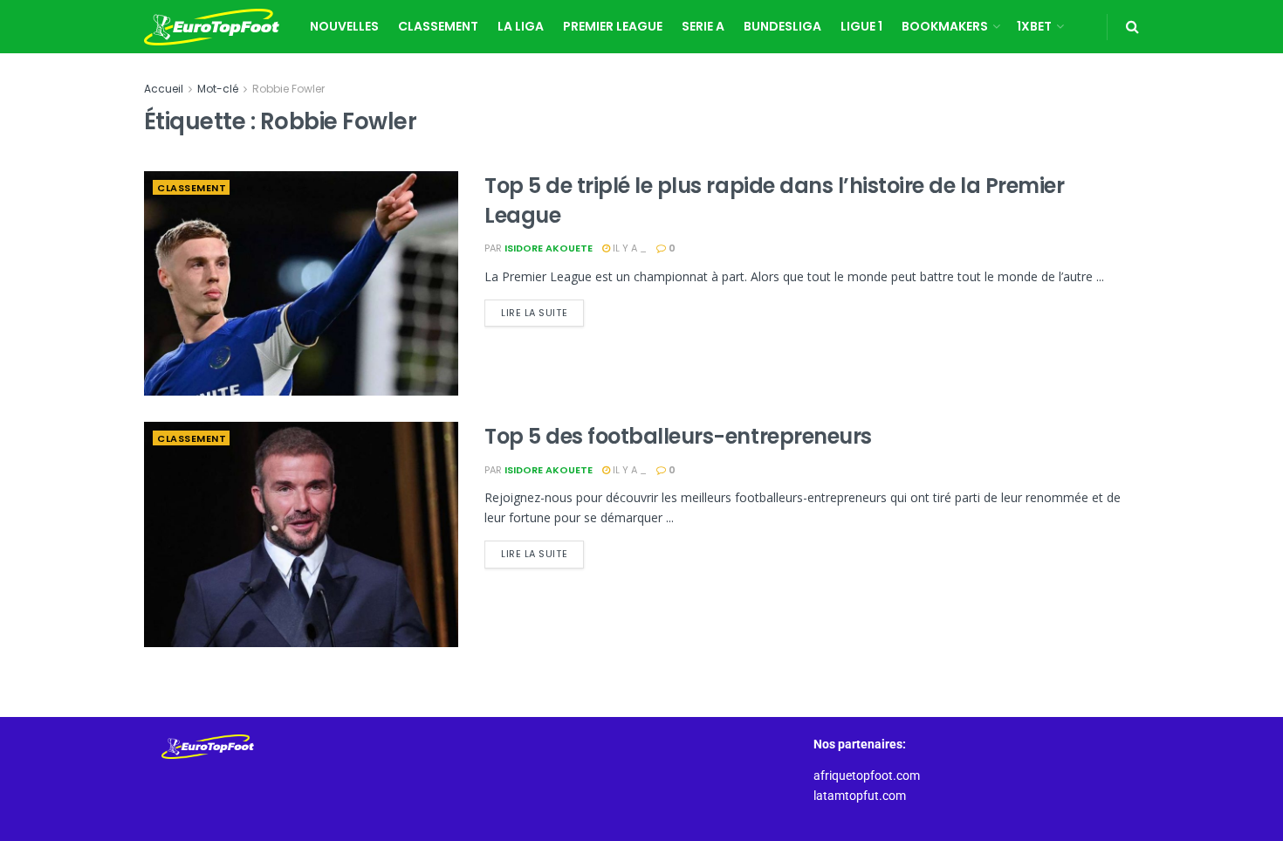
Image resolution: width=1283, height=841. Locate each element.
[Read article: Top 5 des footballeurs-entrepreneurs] (301, 534)
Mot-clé (217, 88)
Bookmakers (945, 26)
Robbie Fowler (288, 88)
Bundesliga (782, 26)
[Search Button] (1132, 26)
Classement (438, 26)
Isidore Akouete (548, 248)
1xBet (1034, 26)
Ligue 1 (861, 26)
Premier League (612, 26)
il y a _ (628, 248)
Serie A (703, 26)
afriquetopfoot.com (866, 775)
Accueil (163, 88)
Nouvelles (344, 26)
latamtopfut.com (859, 796)
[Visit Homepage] (211, 27)
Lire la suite (542, 310)
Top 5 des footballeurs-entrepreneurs (678, 436)
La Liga (520, 26)
